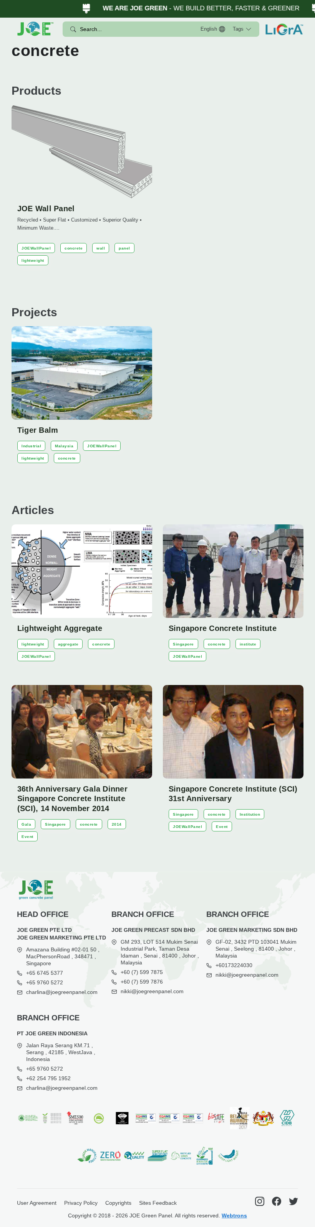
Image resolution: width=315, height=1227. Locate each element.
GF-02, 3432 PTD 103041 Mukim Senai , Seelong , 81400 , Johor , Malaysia (256, 949)
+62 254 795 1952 (48, 1078)
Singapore (183, 644)
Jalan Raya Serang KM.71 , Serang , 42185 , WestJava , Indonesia (60, 1052)
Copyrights (118, 1203)
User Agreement (36, 1203)
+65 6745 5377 (44, 973)
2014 (117, 824)
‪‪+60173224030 (234, 965)
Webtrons (234, 1215)
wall (100, 248)
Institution (250, 814)
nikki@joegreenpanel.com (152, 991)
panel (124, 248)
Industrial (31, 446)
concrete (74, 248)
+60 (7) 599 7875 (142, 972)
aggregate (68, 644)
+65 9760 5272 (44, 982)
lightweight (33, 260)
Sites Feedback (158, 1203)
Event (27, 836)
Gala (26, 824)
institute (248, 644)
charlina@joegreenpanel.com (62, 992)
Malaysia (64, 446)
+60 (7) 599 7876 (142, 982)
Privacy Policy (81, 1203)
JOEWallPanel (36, 248)
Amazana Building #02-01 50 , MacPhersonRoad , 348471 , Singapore (62, 956)
